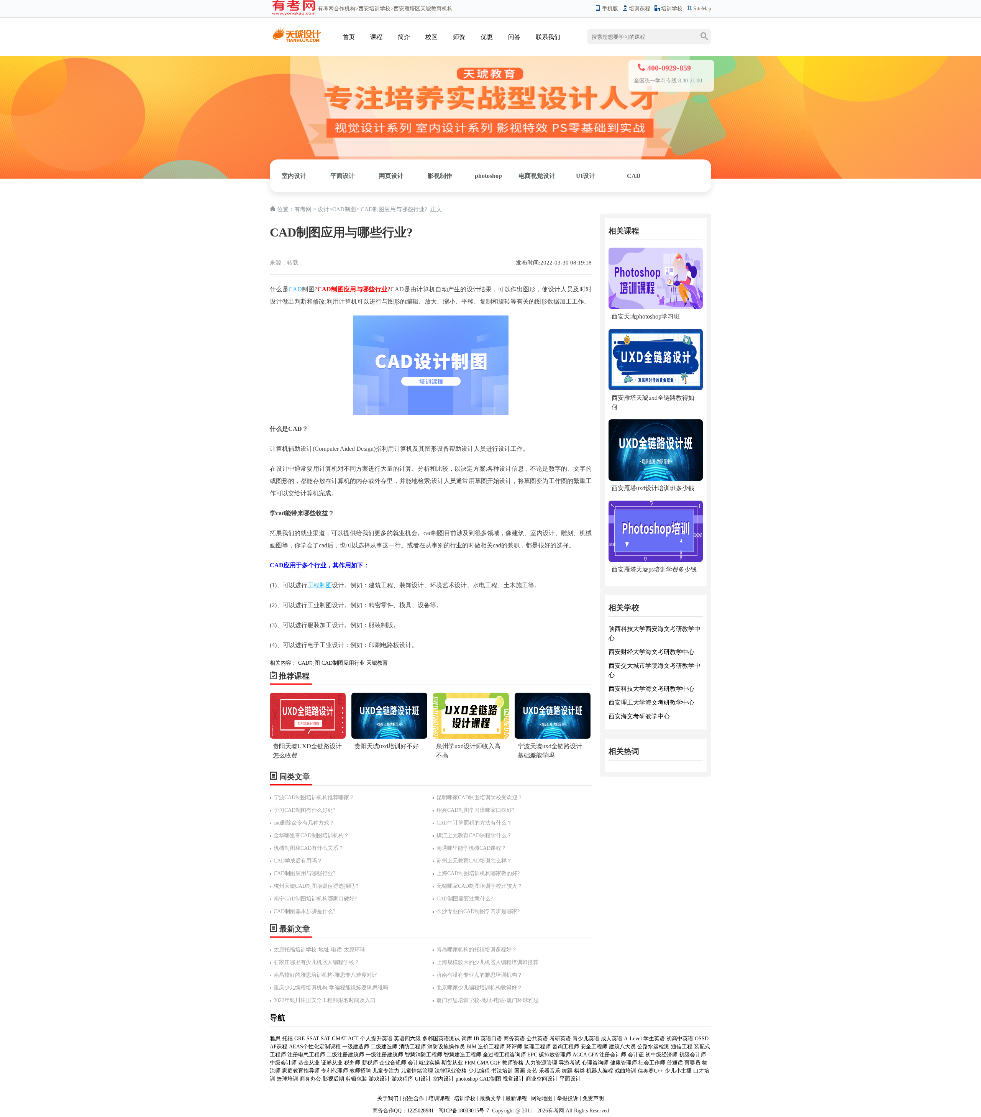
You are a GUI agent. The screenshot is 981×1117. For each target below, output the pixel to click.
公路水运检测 (653, 1047)
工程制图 (319, 585)
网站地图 (542, 1098)
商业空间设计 (542, 1079)
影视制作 (440, 175)
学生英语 (654, 1038)
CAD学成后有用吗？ (298, 861)
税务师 (352, 1063)
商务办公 (310, 1079)
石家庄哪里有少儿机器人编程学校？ (316, 962)
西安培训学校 (374, 8)
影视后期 (333, 1079)
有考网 (326, 8)
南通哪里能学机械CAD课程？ (471, 848)
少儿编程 (479, 1071)
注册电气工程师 (306, 1055)
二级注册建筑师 (345, 1055)
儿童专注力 (385, 1071)
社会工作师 (651, 1063)
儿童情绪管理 (417, 1071)
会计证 (636, 1055)
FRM (470, 1063)
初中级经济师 (661, 1055)
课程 (376, 37)
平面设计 (342, 175)
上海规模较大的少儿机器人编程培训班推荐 (487, 962)
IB (476, 1038)
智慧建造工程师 (462, 1055)
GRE (299, 1038)
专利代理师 (334, 1071)
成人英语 (611, 1038)
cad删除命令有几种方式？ (304, 823)
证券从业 (332, 1063)
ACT (353, 1038)
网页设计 (391, 175)
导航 (277, 1018)
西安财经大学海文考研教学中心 (651, 652)
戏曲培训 (625, 1071)
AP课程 (278, 1047)
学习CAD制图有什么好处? (304, 810)
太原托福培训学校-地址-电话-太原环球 (319, 950)
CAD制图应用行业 (343, 663)
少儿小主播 (678, 1071)
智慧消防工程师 (424, 1055)
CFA (593, 1055)
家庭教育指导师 (301, 1071)
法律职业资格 (451, 1071)
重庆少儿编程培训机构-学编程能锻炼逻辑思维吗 (331, 988)
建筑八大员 (622, 1047)
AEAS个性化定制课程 (315, 1047)
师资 (459, 37)
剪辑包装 (356, 1079)
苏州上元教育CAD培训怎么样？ (474, 861)
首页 (349, 37)
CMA (483, 1063)
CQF (495, 1063)
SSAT (313, 1038)
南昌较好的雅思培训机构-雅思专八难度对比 (325, 975)
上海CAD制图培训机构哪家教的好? (478, 873)
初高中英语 (679, 1038)
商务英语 (514, 1038)
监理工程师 (537, 1047)
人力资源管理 (541, 1063)
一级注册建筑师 (384, 1055)
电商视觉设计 (536, 175)
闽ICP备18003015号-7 (463, 1111)
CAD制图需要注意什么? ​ (465, 899)
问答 (514, 37)
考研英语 (560, 1038)
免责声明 (593, 1098)
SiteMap (702, 8)
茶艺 (532, 1071)
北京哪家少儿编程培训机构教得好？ (479, 988)
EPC (532, 1055)
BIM (471, 1047)
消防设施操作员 (446, 1047)
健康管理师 (623, 1063)
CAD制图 (344, 209)
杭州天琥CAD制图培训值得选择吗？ (317, 886)
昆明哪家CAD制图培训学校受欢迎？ (479, 797)
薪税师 (370, 1063)
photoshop (488, 175)
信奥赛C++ (650, 1071)
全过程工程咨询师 (504, 1055)
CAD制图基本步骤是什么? (304, 911)
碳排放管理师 (555, 1055)
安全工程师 (594, 1047)
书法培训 (502, 1071)
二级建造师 (384, 1047)
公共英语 (537, 1038)
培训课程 (639, 8)
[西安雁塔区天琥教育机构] (296, 29)
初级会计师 (692, 1055)
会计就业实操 (424, 1063)
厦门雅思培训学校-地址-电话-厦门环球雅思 (487, 1000)
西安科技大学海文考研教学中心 (651, 688)
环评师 (514, 1047)
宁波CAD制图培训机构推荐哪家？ (314, 797)
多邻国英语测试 (441, 1038)
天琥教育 (377, 663)
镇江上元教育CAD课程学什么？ (474, 835)
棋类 (579, 1071)
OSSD (702, 1038)
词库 (466, 1038)
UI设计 (585, 175)
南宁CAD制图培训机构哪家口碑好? (315, 899)
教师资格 (512, 1063)
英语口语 (491, 1038)
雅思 (275, 1038)
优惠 (487, 37)
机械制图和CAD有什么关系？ (309, 848)
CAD (634, 175)
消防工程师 (412, 1047)
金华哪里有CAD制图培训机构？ (311, 835)
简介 (404, 37)
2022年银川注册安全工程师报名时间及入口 (325, 1000)
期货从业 (452, 1063)
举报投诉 (567, 1098)
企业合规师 (392, 1063)
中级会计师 (283, 1063)
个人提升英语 (376, 1038)
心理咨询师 (595, 1063)
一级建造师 (355, 1047)
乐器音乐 (549, 1071)
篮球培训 (287, 1079)
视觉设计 (513, 1079)
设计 (323, 209)
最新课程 (516, 1098)
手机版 (610, 8)
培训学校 (671, 8)
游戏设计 (379, 1079)
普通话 (675, 1063)
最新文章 (490, 1098)
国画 (519, 1071)
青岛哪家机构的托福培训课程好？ (476, 950)
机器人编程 (599, 1071)
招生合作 (413, 1098)
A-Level (633, 1038)
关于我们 (388, 1098)
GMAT (339, 1038)
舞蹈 (567, 1071)
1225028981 (420, 1111)
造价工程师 (491, 1047)
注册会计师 (612, 1055)
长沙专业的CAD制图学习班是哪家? (478, 911)
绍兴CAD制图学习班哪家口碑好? (475, 810)
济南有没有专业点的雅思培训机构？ (479, 975)
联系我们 (548, 37)
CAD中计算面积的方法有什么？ (474, 823)
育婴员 (692, 1063)
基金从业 (309, 1063)
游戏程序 (402, 1079)
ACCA (580, 1055)
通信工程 (681, 1047)
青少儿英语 (586, 1038)
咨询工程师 (565, 1047)
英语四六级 (407, 1038)
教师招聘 (360, 1071)
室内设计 (294, 175)
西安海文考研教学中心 (639, 716)
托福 (287, 1038)
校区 (431, 37)
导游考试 (569, 1063)
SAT (325, 1038)
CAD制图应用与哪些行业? (304, 873)
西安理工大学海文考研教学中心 (651, 702)
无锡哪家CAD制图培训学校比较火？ (479, 886)
